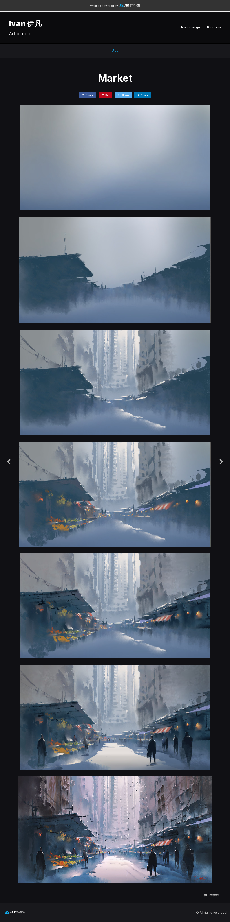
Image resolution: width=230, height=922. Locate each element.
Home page (190, 27)
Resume (214, 27)
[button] (211, 894)
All (115, 50)
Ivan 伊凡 (25, 23)
